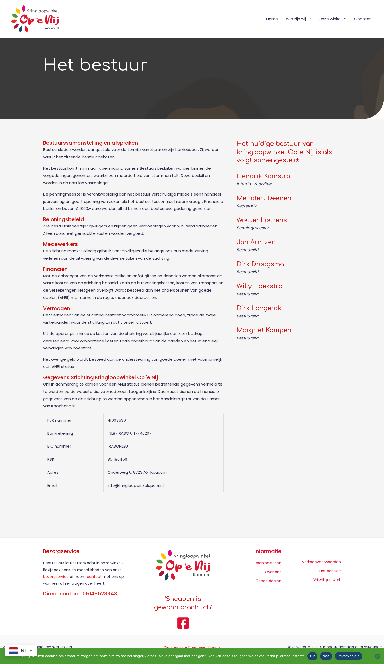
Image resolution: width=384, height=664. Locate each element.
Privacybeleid (349, 656)
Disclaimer (174, 647)
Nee (326, 656)
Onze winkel (330, 18)
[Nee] (377, 656)
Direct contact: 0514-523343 (80, 593)
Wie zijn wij (296, 18)
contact (95, 576)
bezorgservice (56, 576)
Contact (362, 18)
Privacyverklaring (204, 647)
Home (272, 18)
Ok (312, 656)
